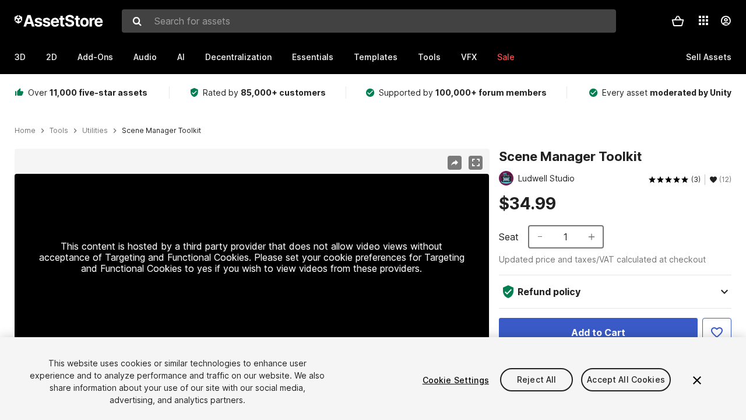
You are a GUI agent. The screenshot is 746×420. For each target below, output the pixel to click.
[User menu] (725, 21)
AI (181, 57)
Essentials (312, 57)
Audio (145, 57)
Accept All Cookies (626, 380)
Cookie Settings (456, 380)
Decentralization (238, 57)
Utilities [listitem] (95, 131)
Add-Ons (95, 57)
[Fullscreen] (476, 163)
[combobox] (369, 21)
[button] (678, 21)
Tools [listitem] (59, 131)
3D (20, 57)
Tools (429, 57)
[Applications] (703, 20)
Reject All (536, 380)
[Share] (455, 163)
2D (51, 57)
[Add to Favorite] (716, 332)
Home (25, 131)
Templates (375, 57)
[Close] (697, 380)
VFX (469, 57)
